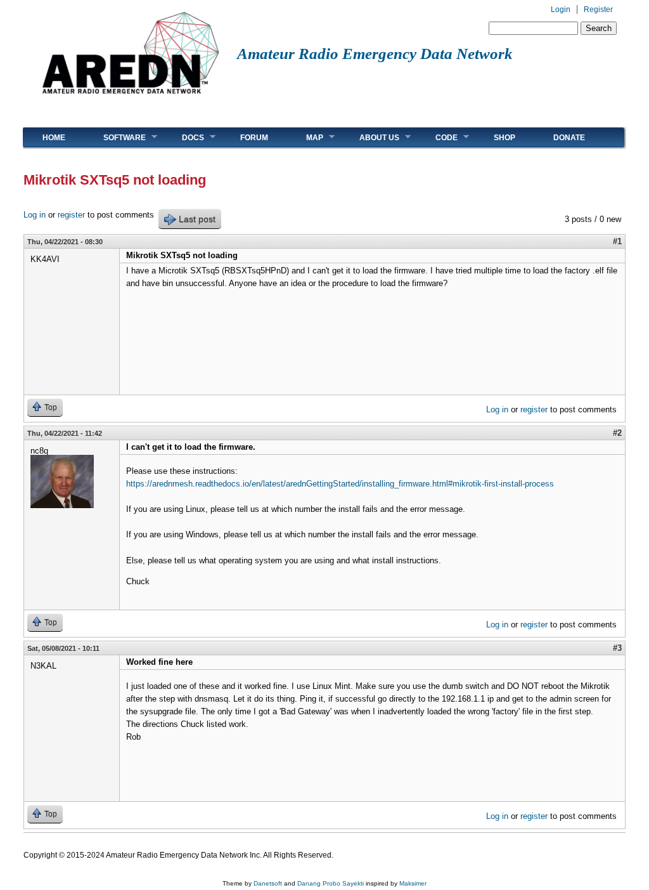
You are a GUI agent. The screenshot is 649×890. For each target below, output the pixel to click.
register (71, 214)
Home (53, 137)
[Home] (130, 98)
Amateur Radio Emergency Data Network (375, 53)
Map (305, 137)
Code (437, 137)
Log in (34, 214)
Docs (183, 137)
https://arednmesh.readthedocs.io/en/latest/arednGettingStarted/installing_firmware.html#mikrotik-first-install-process (340, 483)
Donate (569, 137)
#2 (617, 433)
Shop (504, 137)
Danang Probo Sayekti (330, 883)
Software (115, 137)
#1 (617, 241)
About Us (369, 137)
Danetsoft (268, 883)
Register (598, 9)
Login (560, 9)
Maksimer (413, 883)
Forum (254, 137)
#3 (617, 648)
